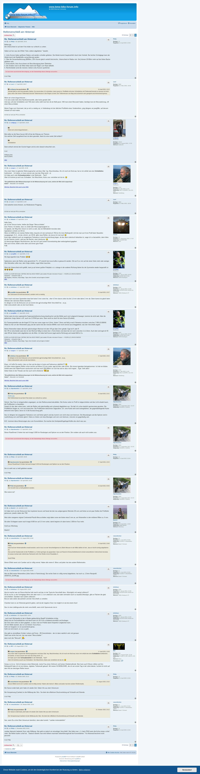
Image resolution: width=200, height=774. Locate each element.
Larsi (114, 81)
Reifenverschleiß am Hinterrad (18, 32)
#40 (5, 508)
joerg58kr (116, 269)
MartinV (115, 520)
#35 (5, 350)
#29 (5, 168)
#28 (5, 122)
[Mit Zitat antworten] (108, 39)
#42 (5, 570)
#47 (5, 704)
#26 (5, 41)
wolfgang (13, 89)
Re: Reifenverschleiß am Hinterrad (20, 39)
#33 (5, 287)
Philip (114, 39)
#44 (5, 615)
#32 (5, 254)
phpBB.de (78, 758)
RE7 (114, 650)
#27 (5, 84)
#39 (5, 480)
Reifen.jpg (11, 396)
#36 (5, 388)
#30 (5, 201)
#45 (5, 646)
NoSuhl (115, 234)
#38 (5, 457)
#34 (5, 313)
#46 (5, 676)
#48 (5, 728)
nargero (115, 183)
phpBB (64, 756)
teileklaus (116, 284)
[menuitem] (6, 23)
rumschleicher (117, 536)
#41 (5, 538)
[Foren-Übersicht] (26, 12)
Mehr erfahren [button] (84, 770)
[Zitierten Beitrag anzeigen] (28, 89)
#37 (5, 429)
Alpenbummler (117, 401)
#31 (5, 219)
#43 (5, 589)
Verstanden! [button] (187, 770)
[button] (130, 35)
